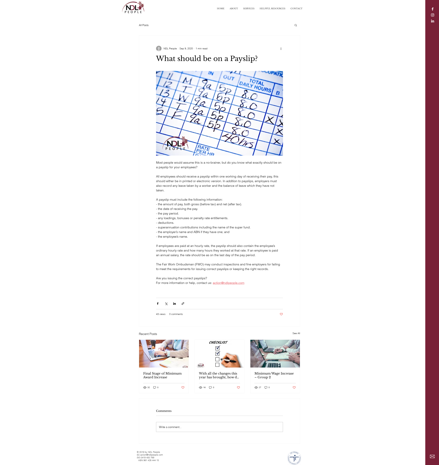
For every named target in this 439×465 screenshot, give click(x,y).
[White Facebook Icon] (432, 9)
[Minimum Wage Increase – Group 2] (275, 354)
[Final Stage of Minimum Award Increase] (164, 354)
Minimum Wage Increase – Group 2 (274, 375)
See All (296, 333)
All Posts (144, 25)
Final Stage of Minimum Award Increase (162, 375)
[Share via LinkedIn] (174, 303)
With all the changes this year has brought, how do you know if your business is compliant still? (219, 375)
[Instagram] (432, 15)
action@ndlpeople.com (151, 454)
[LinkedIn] (432, 21)
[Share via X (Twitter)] (166, 303)
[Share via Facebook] (157, 303)
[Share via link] (183, 303)
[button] (295, 25)
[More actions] (281, 48)
